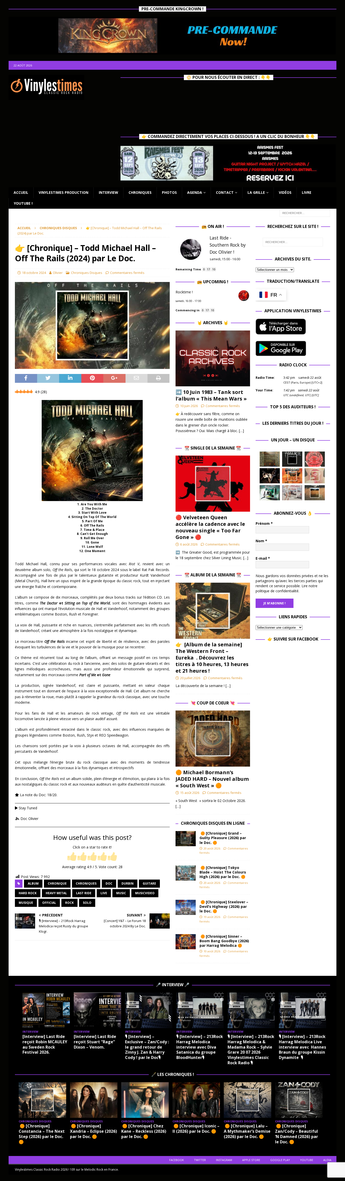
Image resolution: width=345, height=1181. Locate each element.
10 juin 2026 (189, 406)
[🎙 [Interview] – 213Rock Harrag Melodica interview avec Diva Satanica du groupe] (200, 1010)
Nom (261, 540)
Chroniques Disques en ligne (213, 823)
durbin (127, 883)
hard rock (28, 893)
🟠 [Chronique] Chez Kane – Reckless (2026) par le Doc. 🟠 (143, 1131)
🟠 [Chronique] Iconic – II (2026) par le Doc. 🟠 (196, 1128)
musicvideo (145, 893)
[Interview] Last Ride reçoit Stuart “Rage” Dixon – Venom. (95, 1042)
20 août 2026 (212, 848)
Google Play (280, 1160)
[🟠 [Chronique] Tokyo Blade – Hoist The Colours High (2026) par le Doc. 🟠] (186, 873)
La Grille (256, 192)
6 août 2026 (189, 544)
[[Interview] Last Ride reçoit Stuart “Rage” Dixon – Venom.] (97, 1010)
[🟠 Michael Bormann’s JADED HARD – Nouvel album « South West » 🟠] (213, 738)
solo (87, 903)
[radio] (72, 857)
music (121, 893)
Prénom (264, 523)
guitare (149, 883)
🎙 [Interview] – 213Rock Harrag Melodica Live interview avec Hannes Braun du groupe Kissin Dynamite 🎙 (302, 1047)
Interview (108, 192)
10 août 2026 (212, 951)
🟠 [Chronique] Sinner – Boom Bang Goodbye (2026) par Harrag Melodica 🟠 (224, 941)
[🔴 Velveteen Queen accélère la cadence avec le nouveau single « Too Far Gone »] (213, 483)
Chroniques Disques (86, 272)
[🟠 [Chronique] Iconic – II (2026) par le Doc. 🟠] (196, 1100)
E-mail (263, 558)
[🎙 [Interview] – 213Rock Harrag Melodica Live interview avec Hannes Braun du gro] (302, 1010)
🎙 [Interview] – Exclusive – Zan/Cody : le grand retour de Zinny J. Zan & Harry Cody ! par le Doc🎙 (147, 1047)
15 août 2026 (189, 792)
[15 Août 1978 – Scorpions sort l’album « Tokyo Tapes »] (270, 475)
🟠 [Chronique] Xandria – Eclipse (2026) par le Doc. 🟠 (93, 1131)
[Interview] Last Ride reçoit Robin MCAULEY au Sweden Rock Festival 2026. (44, 1044)
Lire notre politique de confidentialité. (286, 588)
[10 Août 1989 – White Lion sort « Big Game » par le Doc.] (315, 492)
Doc (109, 883)
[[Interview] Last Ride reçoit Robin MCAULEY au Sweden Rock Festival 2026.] (46, 1010)
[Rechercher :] (305, 212)
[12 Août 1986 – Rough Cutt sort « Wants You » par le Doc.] (292, 492)
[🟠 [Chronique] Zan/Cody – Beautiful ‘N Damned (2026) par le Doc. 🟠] (299, 1100)
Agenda (194, 192)
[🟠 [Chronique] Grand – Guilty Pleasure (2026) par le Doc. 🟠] (186, 838)
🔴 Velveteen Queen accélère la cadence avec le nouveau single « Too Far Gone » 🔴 (210, 527)
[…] (241, 430)
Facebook (176, 1160)
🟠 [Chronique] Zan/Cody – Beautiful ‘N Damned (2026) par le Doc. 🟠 (296, 1133)
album (33, 883)
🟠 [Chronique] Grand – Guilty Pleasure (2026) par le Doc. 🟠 (223, 838)
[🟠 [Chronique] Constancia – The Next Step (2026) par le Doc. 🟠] (42, 1100)
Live (104, 893)
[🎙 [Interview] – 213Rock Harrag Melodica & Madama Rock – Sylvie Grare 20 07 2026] (251, 1010)
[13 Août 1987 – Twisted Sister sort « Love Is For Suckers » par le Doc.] (315, 475)
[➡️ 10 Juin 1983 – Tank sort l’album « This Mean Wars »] (213, 358)
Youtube (306, 1160)
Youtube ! (23, 203)
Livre (306, 192)
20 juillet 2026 (190, 678)
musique (26, 903)
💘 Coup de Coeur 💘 (213, 703)
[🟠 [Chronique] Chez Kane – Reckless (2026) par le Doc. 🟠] (145, 1100)
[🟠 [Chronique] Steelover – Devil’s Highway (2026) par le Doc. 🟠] (186, 907)
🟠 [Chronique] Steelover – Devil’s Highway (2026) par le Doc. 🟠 (224, 906)
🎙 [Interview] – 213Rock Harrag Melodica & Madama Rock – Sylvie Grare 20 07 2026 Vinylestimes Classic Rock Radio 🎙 (251, 1050)
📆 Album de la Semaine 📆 (212, 575)
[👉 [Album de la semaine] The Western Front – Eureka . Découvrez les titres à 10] (213, 611)
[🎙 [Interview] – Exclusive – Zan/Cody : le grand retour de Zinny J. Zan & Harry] (149, 1010)
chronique (57, 883)
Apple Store (251, 1160)
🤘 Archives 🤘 (212, 322)
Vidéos (285, 192)
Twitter (200, 1160)
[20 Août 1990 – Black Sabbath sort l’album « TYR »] (270, 459)
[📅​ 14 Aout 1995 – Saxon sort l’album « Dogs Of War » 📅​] (292, 475)
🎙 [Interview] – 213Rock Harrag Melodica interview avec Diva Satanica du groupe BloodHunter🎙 (199, 1047)
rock (69, 903)
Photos (169, 192)
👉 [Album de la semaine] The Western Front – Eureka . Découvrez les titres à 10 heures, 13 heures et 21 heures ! (212, 657)
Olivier (58, 272)
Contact (225, 192)
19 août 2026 (212, 917)
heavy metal (56, 893)
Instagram (224, 1160)
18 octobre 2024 (34, 272)
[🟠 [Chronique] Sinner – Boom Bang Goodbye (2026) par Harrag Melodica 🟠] (186, 941)
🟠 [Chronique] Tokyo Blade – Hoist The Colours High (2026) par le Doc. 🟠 (223, 872)
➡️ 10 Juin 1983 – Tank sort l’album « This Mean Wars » (211, 395)
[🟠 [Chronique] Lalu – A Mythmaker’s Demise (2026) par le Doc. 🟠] (247, 1100)
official (49, 903)
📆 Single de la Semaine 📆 (212, 448)
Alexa (327, 1160)
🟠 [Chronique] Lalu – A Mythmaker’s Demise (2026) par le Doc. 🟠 (247, 1131)
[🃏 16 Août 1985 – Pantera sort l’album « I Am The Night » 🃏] (315, 459)
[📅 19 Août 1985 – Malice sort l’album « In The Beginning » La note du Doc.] (292, 459)
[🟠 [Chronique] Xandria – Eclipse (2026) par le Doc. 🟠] (93, 1100)
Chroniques (140, 192)
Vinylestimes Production (63, 192)
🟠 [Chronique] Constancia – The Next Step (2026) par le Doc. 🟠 (42, 1133)
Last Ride (83, 893)
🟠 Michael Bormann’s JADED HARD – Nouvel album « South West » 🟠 (212, 779)
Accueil (21, 192)
